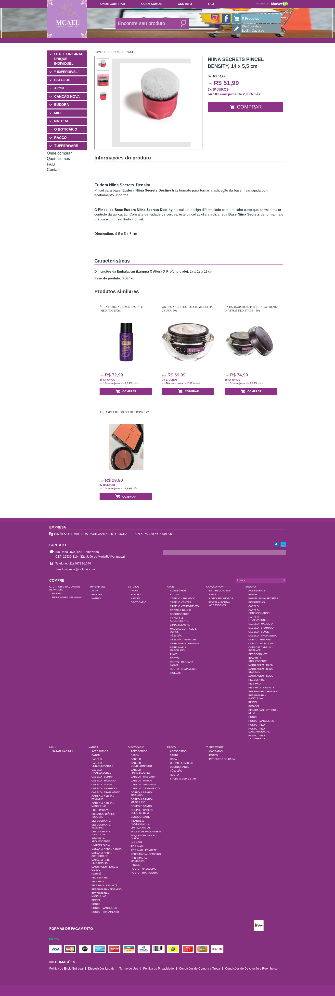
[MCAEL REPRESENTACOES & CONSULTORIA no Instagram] (215, 18)
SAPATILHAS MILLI (63, 751)
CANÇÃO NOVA (67, 96)
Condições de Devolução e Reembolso (251, 968)
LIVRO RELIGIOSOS (221, 598)
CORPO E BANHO (141, 806)
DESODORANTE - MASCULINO (101, 833)
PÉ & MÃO (176, 635)
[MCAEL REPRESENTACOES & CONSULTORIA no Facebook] (226, 18)
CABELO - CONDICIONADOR (259, 611)
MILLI (59, 113)
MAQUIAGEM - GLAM (260, 665)
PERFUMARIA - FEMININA (263, 691)
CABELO (253, 606)
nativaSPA (136, 842)
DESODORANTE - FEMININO (101, 826)
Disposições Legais (101, 968)
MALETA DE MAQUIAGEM (146, 831)
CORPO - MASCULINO (261, 643)
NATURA (61, 121)
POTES (213, 755)
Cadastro (258, 30)
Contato (185, 4)
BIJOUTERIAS (256, 602)
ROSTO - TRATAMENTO (183, 669)
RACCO (60, 138)
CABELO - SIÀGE (258, 631)
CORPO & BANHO (180, 610)
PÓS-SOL (254, 706)
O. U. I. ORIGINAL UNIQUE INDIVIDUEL (68, 58)
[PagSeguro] (259, 926)
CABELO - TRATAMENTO (184, 606)
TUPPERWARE (66, 146)
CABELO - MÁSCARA (260, 624)
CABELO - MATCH (141, 780)
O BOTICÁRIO (65, 129)
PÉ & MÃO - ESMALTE (183, 639)
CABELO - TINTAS (180, 602)
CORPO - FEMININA (259, 639)
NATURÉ (96, 873)
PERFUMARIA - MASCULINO (178, 649)
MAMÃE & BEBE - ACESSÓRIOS (101, 854)
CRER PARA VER (101, 810)
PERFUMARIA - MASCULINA (257, 697)
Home (98, 51)
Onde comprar (112, 4)
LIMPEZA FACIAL (180, 625)
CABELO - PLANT (101, 784)
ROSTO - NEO (256, 724)
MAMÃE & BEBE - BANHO (106, 849)
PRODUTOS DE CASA (222, 759)
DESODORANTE (179, 614)
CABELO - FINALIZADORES (258, 618)
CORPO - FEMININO (181, 763)
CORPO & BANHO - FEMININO (102, 798)
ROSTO (174, 658)
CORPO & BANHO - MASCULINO (102, 804)
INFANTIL (214, 594)
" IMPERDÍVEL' (66, 72)
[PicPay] (54, 943)
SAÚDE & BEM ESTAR (183, 778)
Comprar (249, 106)
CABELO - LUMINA (102, 776)
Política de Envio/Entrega (66, 968)
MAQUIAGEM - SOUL (260, 675)
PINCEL (130, 51)
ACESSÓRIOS (178, 590)
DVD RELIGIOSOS (220, 590)
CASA (173, 759)
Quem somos (151, 4)
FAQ (211, 4)
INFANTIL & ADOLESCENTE (179, 619)
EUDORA (61, 105)
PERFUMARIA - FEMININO (67, 597)
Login (246, 30)
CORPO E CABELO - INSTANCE (260, 649)
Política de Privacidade (158, 968)
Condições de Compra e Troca (199, 968)
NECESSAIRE (256, 679)
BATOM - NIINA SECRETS (263, 598)
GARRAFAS (216, 751)
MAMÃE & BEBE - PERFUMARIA (101, 861)
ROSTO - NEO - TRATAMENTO (257, 737)
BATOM (174, 594)
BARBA (56, 593)
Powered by (272, 3)
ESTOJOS (62, 80)
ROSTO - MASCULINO (261, 721)
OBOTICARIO (138, 602)
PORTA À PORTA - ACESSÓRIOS (219, 604)
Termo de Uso (128, 968)
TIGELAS (175, 673)
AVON (59, 88)
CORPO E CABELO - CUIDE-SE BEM (143, 811)
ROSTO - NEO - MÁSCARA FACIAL (259, 730)
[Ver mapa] (117, 556)
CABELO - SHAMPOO (182, 598)
